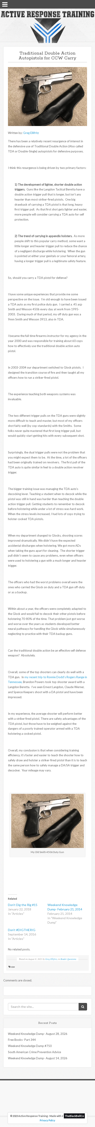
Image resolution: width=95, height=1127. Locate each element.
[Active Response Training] (47, 27)
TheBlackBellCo (74, 1115)
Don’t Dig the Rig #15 (22, 905)
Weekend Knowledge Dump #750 (30, 1046)
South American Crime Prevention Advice (34, 1052)
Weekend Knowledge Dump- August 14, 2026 (37, 1058)
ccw (13, 966)
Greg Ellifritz (31, 133)
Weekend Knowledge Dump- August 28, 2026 (37, 1034)
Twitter (84, 4)
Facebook (78, 4)
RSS (90, 4)
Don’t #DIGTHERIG (21, 930)
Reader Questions (68, 959)
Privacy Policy (47, 1120)
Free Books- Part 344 (22, 1039)
